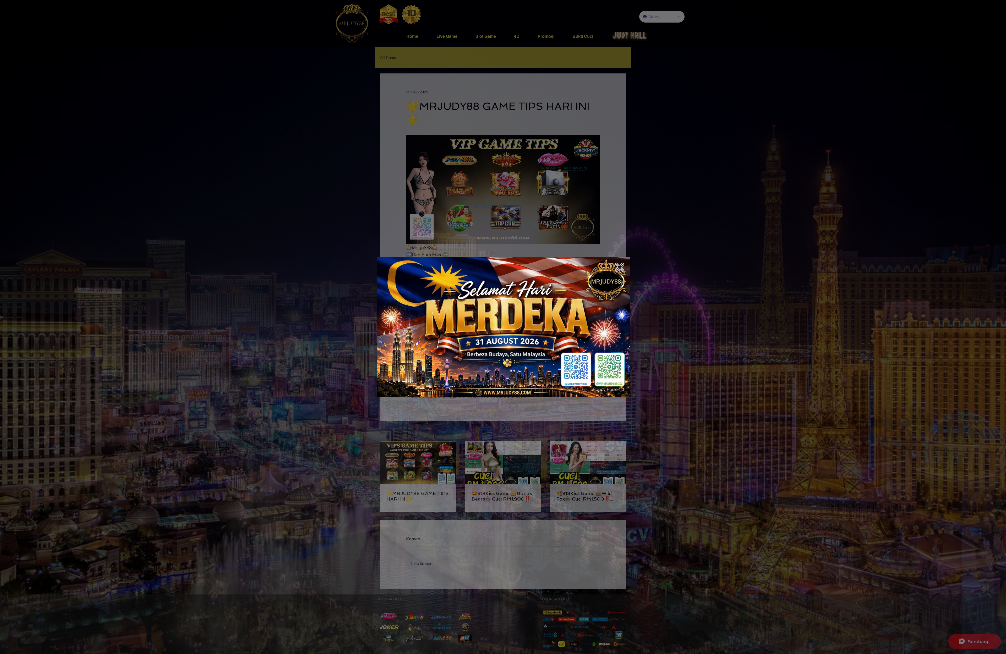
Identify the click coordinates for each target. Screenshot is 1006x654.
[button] (619, 267)
